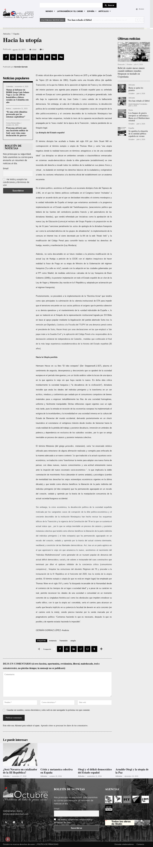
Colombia (9, 86)
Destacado (121, 64)
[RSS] (6, 822)
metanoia (52, 640)
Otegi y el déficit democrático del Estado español (95, 771)
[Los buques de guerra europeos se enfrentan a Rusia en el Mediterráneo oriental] (122, 113)
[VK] (54, 57)
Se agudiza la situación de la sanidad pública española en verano (138, 133)
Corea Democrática (13, 123)
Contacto (140, 844)
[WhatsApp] (13, 57)
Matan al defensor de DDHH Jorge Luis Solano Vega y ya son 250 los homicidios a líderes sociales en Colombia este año (17, 96)
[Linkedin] (20, 57)
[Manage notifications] (7, 839)
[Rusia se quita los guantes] (122, 88)
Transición (63, 640)
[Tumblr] (40, 57)
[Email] (33, 57)
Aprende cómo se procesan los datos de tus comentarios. (64, 725)
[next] (142, 20)
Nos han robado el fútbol (139, 100)
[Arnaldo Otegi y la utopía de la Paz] (132, 754)
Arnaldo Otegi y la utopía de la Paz (132, 771)
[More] (101, 649)
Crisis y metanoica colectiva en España (56, 771)
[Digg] (61, 57)
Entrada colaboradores (124, 844)
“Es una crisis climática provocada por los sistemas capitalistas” (16, 114)
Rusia (130, 110)
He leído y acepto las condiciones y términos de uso (16, 182)
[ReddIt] (27, 57)
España (16, 34)
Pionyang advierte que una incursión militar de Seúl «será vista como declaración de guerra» (17, 131)
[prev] (137, 20)
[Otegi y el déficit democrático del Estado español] (95, 754)
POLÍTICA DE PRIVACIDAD (47, 844)
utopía (73, 640)
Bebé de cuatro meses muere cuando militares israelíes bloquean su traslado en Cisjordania (131, 72)
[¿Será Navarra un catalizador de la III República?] (20, 754)
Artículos (6, 34)
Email (6, 168)
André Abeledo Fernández (137, 104)
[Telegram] (47, 57)
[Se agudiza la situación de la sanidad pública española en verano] (122, 131)
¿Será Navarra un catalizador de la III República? (20, 771)
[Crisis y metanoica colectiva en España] (57, 754)
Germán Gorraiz (20, 67)
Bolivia (8, 108)
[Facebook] (6, 57)
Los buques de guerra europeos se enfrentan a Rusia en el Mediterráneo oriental (139, 117)
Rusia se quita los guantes (135, 89)
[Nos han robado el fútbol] (122, 101)
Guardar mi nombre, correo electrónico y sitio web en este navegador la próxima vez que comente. (48, 710)
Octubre (129, 64)
